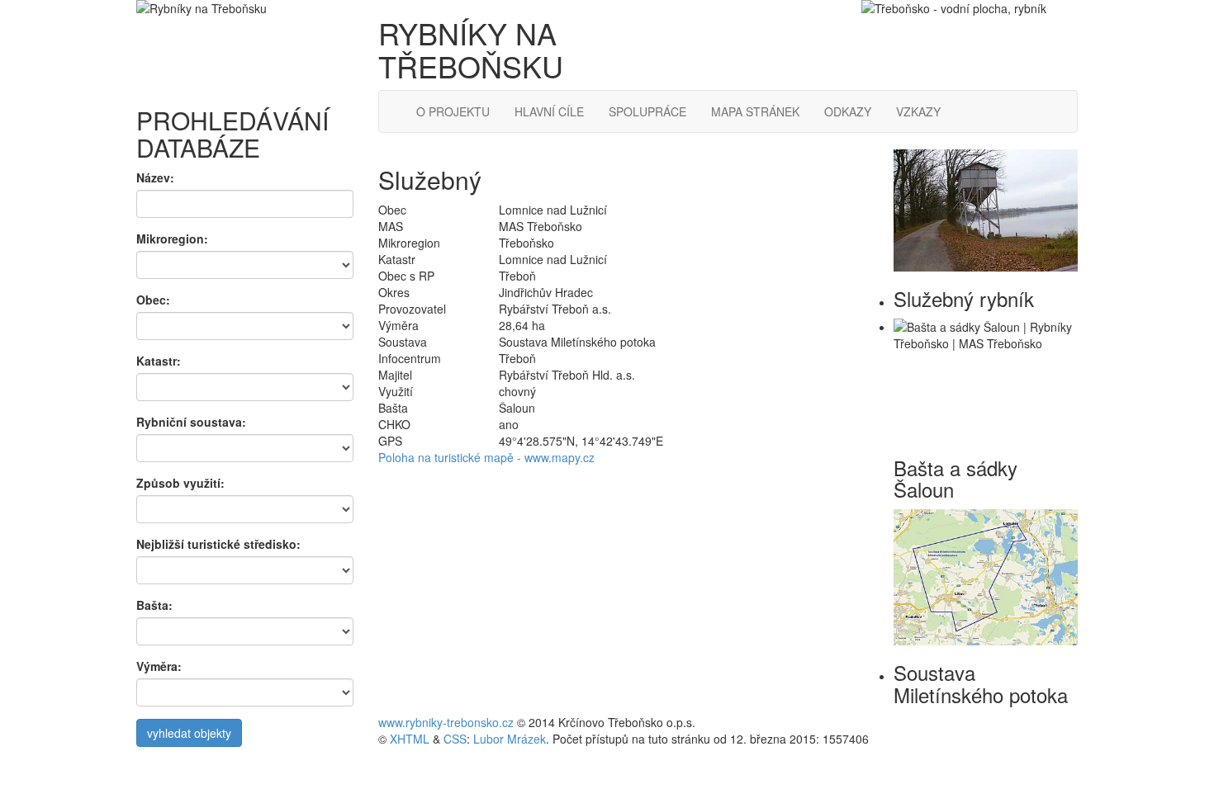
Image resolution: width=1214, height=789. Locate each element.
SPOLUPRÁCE (647, 111)
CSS (455, 738)
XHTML (409, 738)
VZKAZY (918, 111)
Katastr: (158, 360)
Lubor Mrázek (509, 738)
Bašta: (154, 605)
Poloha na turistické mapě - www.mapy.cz (486, 457)
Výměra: (159, 666)
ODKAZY (847, 111)
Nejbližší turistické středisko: (218, 544)
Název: (155, 177)
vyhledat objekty (189, 733)
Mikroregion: (172, 238)
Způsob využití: (180, 483)
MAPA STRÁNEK (755, 111)
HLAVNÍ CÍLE (549, 111)
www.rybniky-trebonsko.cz (446, 722)
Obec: (153, 299)
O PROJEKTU (453, 111)
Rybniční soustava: (191, 421)
